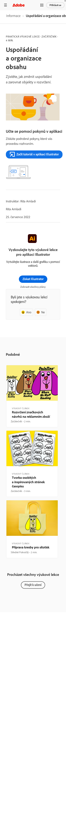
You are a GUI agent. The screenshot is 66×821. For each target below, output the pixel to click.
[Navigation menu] (5, 5)
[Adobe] (18, 5)
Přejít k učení (33, 585)
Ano (28, 312)
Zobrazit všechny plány (33, 286)
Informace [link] (13, 16)
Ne (43, 312)
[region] (32, 396)
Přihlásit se (55, 5)
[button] (42, 5)
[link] (13, 16)
